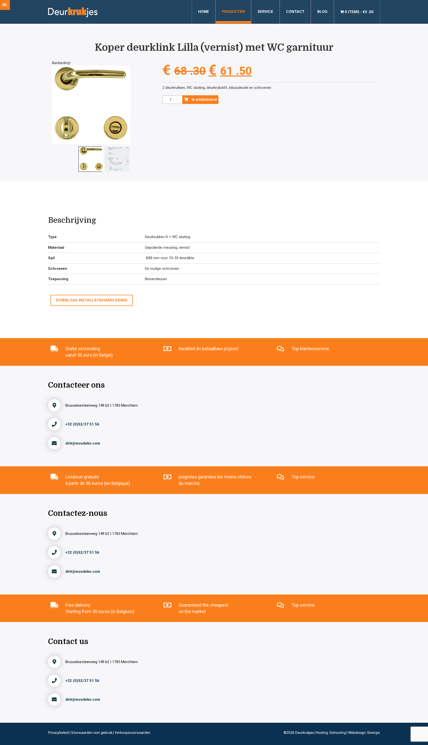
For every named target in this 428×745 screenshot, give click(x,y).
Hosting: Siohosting (331, 733)
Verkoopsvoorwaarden (132, 733)
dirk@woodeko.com (82, 443)
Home (203, 11)
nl (4, 4)
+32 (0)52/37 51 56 (82, 424)
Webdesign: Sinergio (364, 733)
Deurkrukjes (305, 733)
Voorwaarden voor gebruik (92, 733)
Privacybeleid (59, 733)
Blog (322, 11)
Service (265, 11)
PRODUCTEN (233, 11)
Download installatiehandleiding (91, 300)
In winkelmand (204, 99)
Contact (295, 11)
